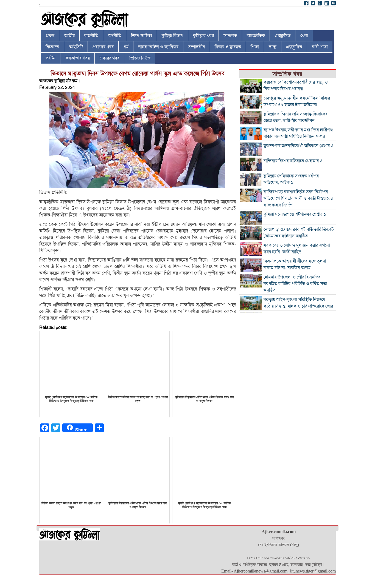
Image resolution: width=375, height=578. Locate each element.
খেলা (304, 35)
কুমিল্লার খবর (203, 35)
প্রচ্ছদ (50, 35)
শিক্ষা (255, 47)
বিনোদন (52, 47)
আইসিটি (76, 47)
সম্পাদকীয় (196, 47)
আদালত (230, 35)
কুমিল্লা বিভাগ (172, 35)
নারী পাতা (320, 47)
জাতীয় (69, 35)
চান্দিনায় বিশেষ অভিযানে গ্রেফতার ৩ (293, 161)
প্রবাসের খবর (103, 47)
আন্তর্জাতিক (256, 35)
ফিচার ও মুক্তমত (228, 47)
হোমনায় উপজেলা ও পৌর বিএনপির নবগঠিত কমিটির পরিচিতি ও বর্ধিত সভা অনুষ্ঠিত (295, 283)
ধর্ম (126, 47)
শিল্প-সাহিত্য (141, 35)
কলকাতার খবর (77, 58)
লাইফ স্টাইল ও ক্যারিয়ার (158, 47)
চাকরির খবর (109, 58)
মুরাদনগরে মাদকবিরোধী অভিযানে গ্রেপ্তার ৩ (299, 146)
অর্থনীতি (114, 35)
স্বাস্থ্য (272, 47)
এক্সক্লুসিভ (282, 35)
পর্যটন (50, 58)
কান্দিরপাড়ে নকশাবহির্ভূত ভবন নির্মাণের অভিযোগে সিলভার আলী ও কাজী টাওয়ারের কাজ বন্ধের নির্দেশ (298, 198)
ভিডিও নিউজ (139, 58)
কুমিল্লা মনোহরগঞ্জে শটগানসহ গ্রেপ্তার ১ (295, 214)
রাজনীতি (91, 35)
